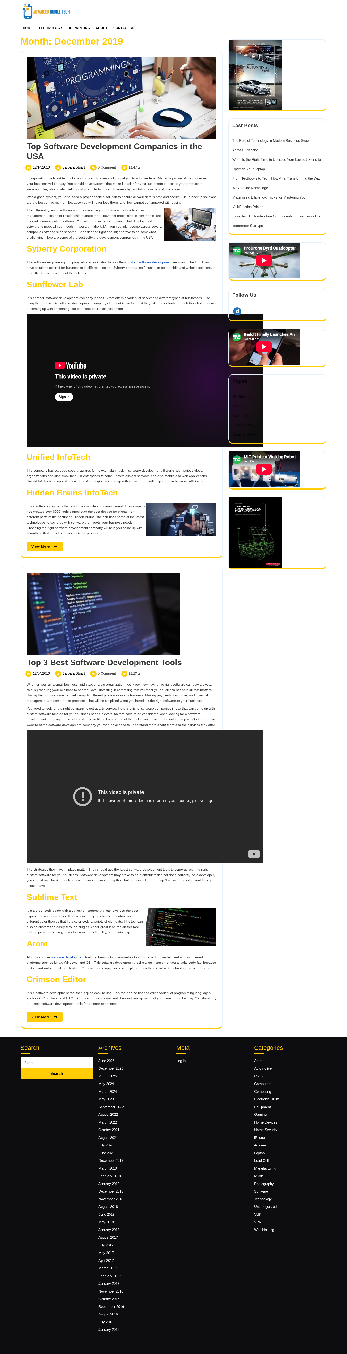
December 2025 (110, 1068)
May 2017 (106, 1253)
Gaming (260, 1114)
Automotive (263, 1068)
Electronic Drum (266, 1099)
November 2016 (110, 1291)
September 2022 (111, 1107)
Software (261, 1191)
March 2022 (107, 1122)
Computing (262, 1091)
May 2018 (106, 1222)
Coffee (259, 1076)
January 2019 (108, 1184)
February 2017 (109, 1276)
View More (47, 547)
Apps (258, 1061)
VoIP (258, 1214)
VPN (258, 1222)
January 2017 (108, 1283)
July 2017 (105, 1245)
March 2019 (107, 1168)
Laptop (259, 1153)
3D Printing (79, 28)
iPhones (260, 1145)
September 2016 (111, 1307)
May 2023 (106, 1099)
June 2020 (106, 1153)
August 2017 (108, 1237)
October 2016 (108, 1299)
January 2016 (108, 1330)
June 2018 (106, 1214)
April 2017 (106, 1261)
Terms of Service (245, 434)
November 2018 (110, 1199)
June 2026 (106, 1061)
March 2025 (107, 1076)
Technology (51, 28)
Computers (262, 1084)
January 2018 (108, 1230)
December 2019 (110, 1161)
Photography (264, 1184)
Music (259, 1176)
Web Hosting (264, 1230)
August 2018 (108, 1207)
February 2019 (109, 1176)
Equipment (262, 1107)
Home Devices (265, 1122)
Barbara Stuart (74, 167)
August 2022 (108, 1114)
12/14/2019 (42, 167)
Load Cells (262, 1161)
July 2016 (105, 1322)
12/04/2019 (42, 673)
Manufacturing (265, 1168)
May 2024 (106, 1084)
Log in (181, 1061)
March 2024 (107, 1091)
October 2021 (108, 1130)
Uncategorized (265, 1207)
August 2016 (108, 1314)
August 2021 (108, 1138)
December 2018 (110, 1191)
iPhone (259, 1138)
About (102, 28)
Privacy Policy (243, 425)
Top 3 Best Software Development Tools (104, 662)
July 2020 (105, 1145)
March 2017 (107, 1268)
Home (28, 28)
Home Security (265, 1130)
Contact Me (124, 28)
